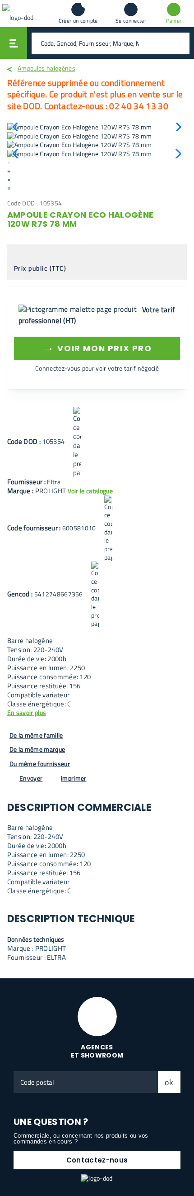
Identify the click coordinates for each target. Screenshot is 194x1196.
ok (169, 1082)
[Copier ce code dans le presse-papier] (77, 442)
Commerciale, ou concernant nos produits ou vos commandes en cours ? (81, 1138)
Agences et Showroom (97, 1051)
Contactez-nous (97, 1160)
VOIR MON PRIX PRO (97, 346)
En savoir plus (26, 713)
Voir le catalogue (90, 491)
